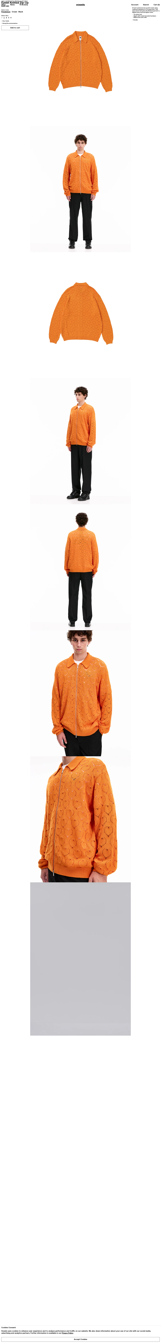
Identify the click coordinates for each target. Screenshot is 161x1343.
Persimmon (5, 12)
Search (146, 5)
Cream (14, 12)
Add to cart (15, 28)
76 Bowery (23, 5)
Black (20, 12)
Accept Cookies (80, 1339)
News (12, 5)
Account (134, 5)
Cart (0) (157, 5)
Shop (3, 5)
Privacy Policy (67, 1333)
